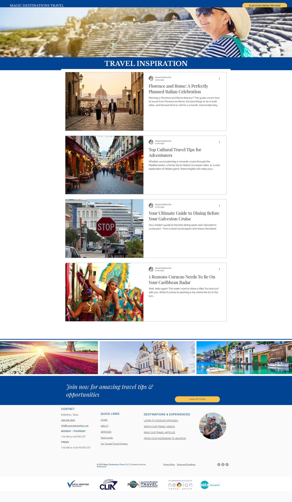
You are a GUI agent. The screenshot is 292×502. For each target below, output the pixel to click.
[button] (264, 6)
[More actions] (220, 78)
